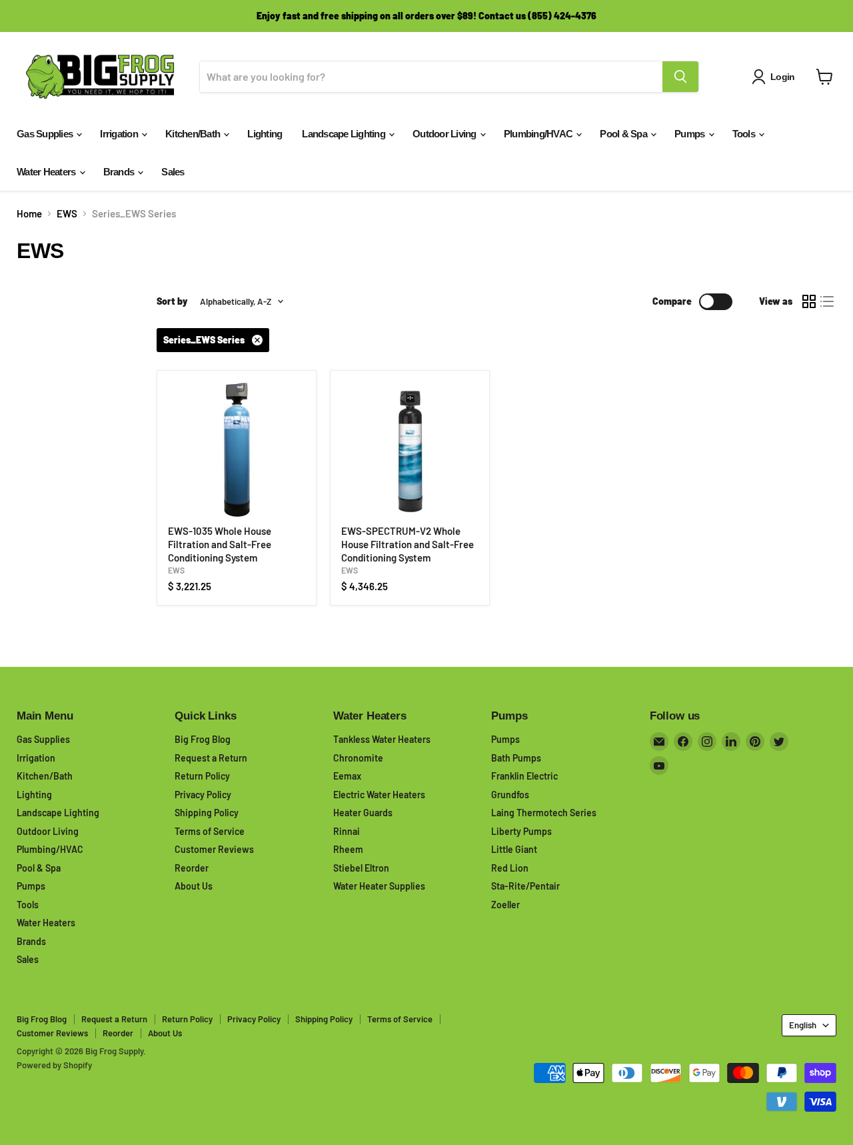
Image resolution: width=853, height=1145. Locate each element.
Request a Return (211, 758)
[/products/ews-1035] (236, 450)
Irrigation (120, 133)
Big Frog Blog (203, 739)
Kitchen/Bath (193, 133)
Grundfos (510, 794)
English (802, 1025)
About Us (194, 886)
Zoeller (505, 904)
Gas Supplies (46, 133)
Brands (120, 171)
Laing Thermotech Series (543, 812)
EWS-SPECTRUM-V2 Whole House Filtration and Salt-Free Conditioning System (407, 544)
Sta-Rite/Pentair (525, 886)
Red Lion (509, 868)
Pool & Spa (624, 133)
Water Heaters (47, 171)
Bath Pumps (516, 758)
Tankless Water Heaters (381, 739)
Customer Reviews (214, 849)
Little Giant (514, 849)
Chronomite (358, 758)
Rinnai (346, 831)
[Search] (680, 76)
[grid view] (809, 301)
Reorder (192, 868)
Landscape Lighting (344, 133)
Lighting (264, 133)
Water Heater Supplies (379, 886)
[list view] (827, 301)
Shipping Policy (207, 812)
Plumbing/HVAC (539, 133)
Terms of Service (210, 831)
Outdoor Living (445, 133)
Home (29, 213)
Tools (745, 133)
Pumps (690, 133)
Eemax (347, 776)
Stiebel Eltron (361, 868)
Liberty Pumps (521, 831)
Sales (172, 171)
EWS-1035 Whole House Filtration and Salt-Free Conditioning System (219, 544)
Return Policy (202, 776)
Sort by (172, 301)
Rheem (348, 849)
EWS (67, 213)
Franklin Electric (524, 776)
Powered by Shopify (54, 1065)
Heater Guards (363, 812)
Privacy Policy (203, 794)
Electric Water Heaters (379, 794)
